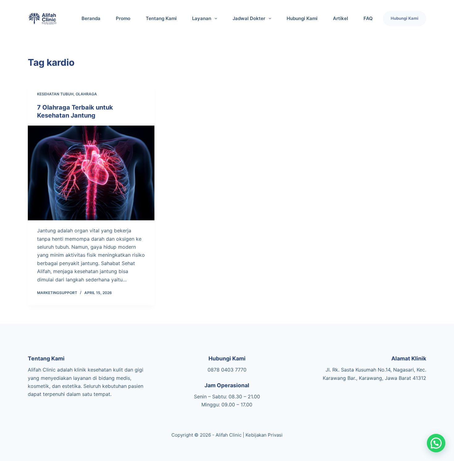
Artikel (340, 18)
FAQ (368, 18)
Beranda (91, 18)
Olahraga (86, 94)
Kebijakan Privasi (264, 435)
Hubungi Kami (302, 18)
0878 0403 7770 (227, 370)
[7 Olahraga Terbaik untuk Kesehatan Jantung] (91, 173)
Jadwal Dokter (249, 18)
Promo (123, 18)
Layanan (201, 18)
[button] (436, 443)
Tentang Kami (161, 18)
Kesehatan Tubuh (55, 94)
